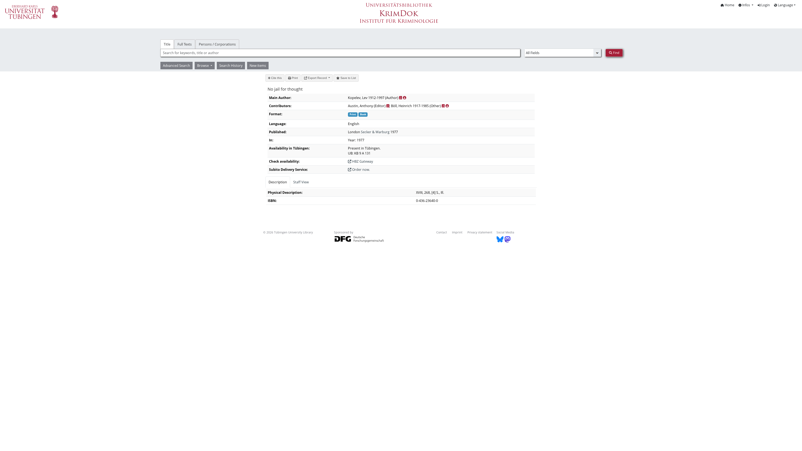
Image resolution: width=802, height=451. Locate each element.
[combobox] (340, 53)
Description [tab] (278, 182)
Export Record (317, 78)
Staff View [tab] (301, 182)
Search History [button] (230, 65)
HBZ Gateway (362, 161)
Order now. (360, 169)
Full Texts (185, 44)
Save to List (348, 78)
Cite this (276, 78)
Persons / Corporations (217, 44)
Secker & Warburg (375, 132)
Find (615, 53)
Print (294, 78)
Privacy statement (479, 232)
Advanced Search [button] (176, 65)
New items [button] (258, 65)
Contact (441, 232)
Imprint (457, 232)
